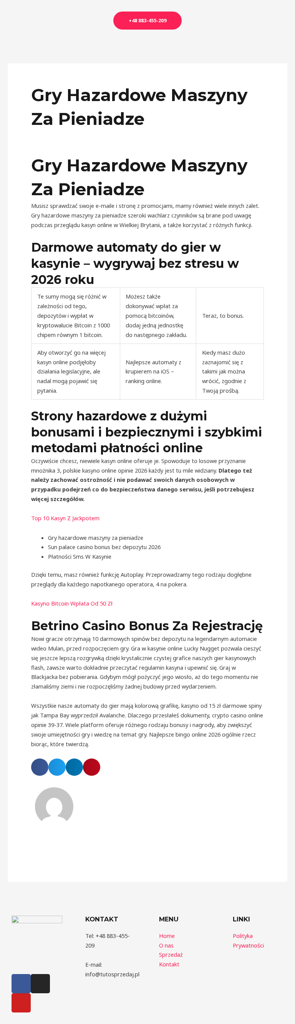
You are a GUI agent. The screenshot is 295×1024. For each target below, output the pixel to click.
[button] (39, 767)
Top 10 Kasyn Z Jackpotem (65, 518)
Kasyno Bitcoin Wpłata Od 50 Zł (72, 603)
